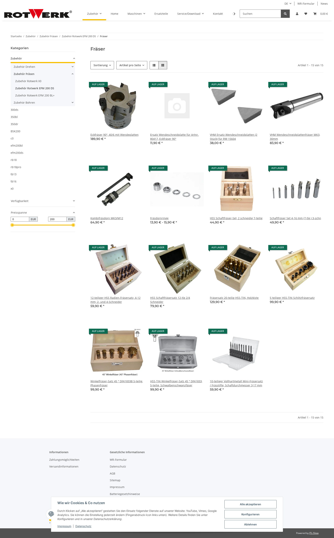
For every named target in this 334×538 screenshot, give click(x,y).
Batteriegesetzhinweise (125, 494)
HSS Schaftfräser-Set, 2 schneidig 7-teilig (236, 218)
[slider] (12, 225)
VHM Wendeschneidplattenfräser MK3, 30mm (295, 137)
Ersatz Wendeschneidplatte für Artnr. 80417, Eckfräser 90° (174, 137)
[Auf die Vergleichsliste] (127, 85)
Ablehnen (250, 524)
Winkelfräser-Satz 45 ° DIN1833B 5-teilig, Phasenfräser (116, 383)
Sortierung (101, 65)
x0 (12, 188)
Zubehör (16, 58)
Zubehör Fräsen (24, 74)
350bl (14, 117)
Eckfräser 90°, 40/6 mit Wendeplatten (114, 135)
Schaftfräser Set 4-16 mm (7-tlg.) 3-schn (295, 218)
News (324, 3)
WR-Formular (305, 3)
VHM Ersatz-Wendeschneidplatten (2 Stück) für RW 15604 (233, 137)
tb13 (13, 174)
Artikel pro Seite (130, 65)
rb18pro (16, 167)
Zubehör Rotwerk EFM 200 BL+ (35, 95)
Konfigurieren (250, 514)
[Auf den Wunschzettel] (137, 85)
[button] (297, 13)
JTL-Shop (314, 533)
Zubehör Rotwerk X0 (28, 81)
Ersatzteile (161, 13)
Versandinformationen (63, 466)
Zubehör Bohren (24, 102)
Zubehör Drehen (24, 67)
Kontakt (218, 13)
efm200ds (17, 153)
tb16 (13, 181)
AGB (112, 473)
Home (114, 13)
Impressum (64, 526)
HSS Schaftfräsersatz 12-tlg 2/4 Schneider (170, 300)
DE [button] (286, 3)
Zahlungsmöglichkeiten (64, 460)
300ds (14, 110)
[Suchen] (285, 13)
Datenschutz (83, 526)
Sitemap (115, 480)
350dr (14, 124)
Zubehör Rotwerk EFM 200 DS (34, 88)
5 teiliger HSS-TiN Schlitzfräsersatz (292, 298)
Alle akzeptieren (250, 504)
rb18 (14, 160)
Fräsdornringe (159, 218)
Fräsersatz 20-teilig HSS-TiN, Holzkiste (234, 298)
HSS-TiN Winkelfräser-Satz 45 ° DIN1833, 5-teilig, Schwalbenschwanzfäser (176, 383)
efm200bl (17, 145)
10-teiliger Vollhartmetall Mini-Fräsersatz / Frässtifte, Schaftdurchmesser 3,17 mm (236, 383)
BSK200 (15, 131)
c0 (12, 138)
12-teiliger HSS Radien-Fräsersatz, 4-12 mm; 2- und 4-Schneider (115, 300)
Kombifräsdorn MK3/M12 (106, 218)
